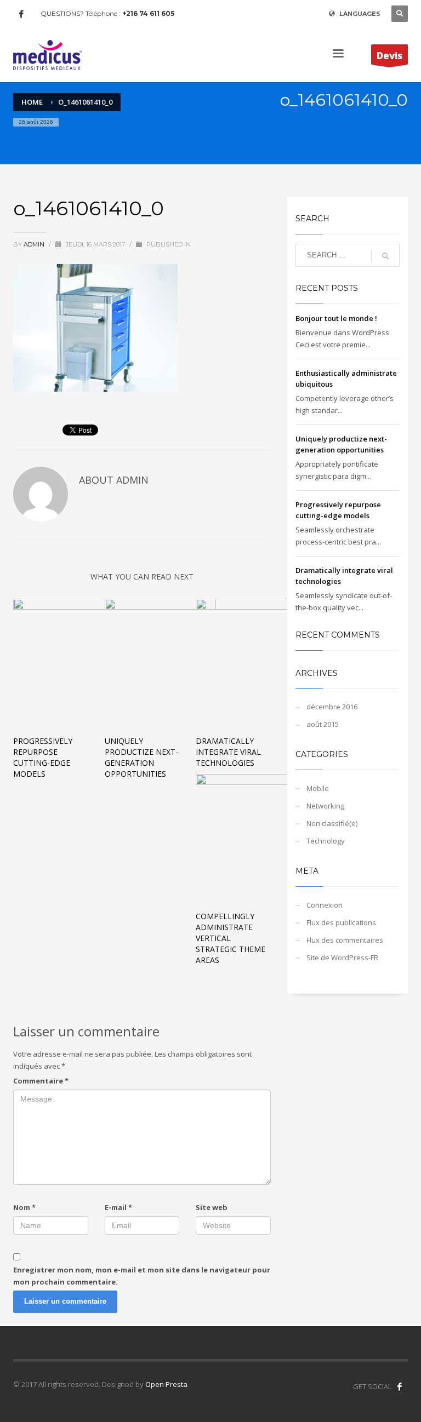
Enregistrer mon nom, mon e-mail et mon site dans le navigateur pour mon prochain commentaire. (141, 1276)
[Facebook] (21, 13)
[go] (385, 255)
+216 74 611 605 (148, 13)
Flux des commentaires (344, 940)
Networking (325, 806)
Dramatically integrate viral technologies (228, 752)
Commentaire (41, 1081)
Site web (211, 1207)
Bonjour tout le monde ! (336, 318)
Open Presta (166, 1384)
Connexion (324, 905)
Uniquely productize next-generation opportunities (141, 757)
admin (35, 244)
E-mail (118, 1207)
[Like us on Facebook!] (399, 1386)
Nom (24, 1207)
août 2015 (322, 724)
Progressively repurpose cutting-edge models (42, 757)
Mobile (317, 788)
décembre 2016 (331, 707)
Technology (325, 841)
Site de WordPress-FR (342, 957)
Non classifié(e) (331, 823)
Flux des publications (341, 922)
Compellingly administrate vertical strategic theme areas (230, 938)
